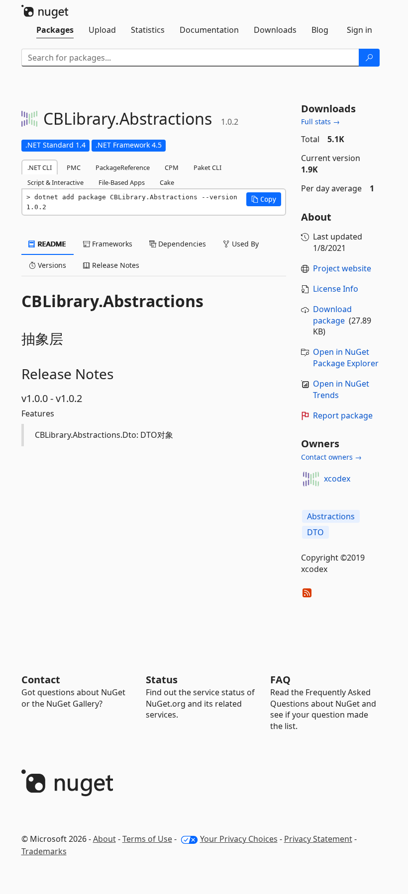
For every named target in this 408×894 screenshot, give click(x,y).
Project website (342, 268)
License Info (335, 288)
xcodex (337, 478)
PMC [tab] (74, 167)
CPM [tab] (172, 167)
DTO (315, 532)
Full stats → (320, 121)
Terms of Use (147, 838)
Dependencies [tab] (181, 243)
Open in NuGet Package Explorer (346, 357)
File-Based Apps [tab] (122, 182)
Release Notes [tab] (114, 265)
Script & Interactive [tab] (55, 182)
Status (162, 679)
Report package (343, 415)
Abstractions (331, 516)
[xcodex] (311, 479)
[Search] (369, 58)
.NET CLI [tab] (39, 167)
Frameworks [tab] (111, 243)
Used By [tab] (244, 243)
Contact (40, 679)
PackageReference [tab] (123, 167)
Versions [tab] (51, 265)
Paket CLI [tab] (207, 167)
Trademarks (44, 851)
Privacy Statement (318, 838)
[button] (263, 199)
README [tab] (51, 243)
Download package (332, 315)
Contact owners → (331, 457)
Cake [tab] (167, 182)
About (104, 838)
